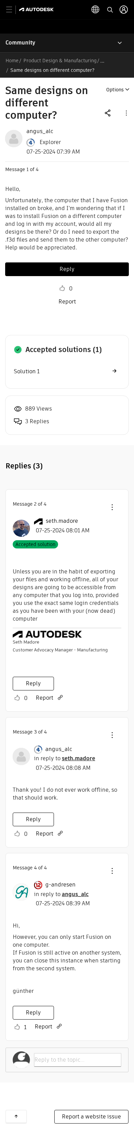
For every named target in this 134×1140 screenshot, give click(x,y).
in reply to (64, 758)
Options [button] (115, 89)
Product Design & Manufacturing (60, 60)
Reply (67, 269)
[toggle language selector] (95, 9)
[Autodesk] (37, 9)
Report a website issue (91, 1116)
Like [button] (62, 288)
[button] (126, 112)
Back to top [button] (16, 1116)
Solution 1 (27, 371)
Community (20, 43)
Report (67, 302)
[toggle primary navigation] (13, 9)
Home (12, 60)
